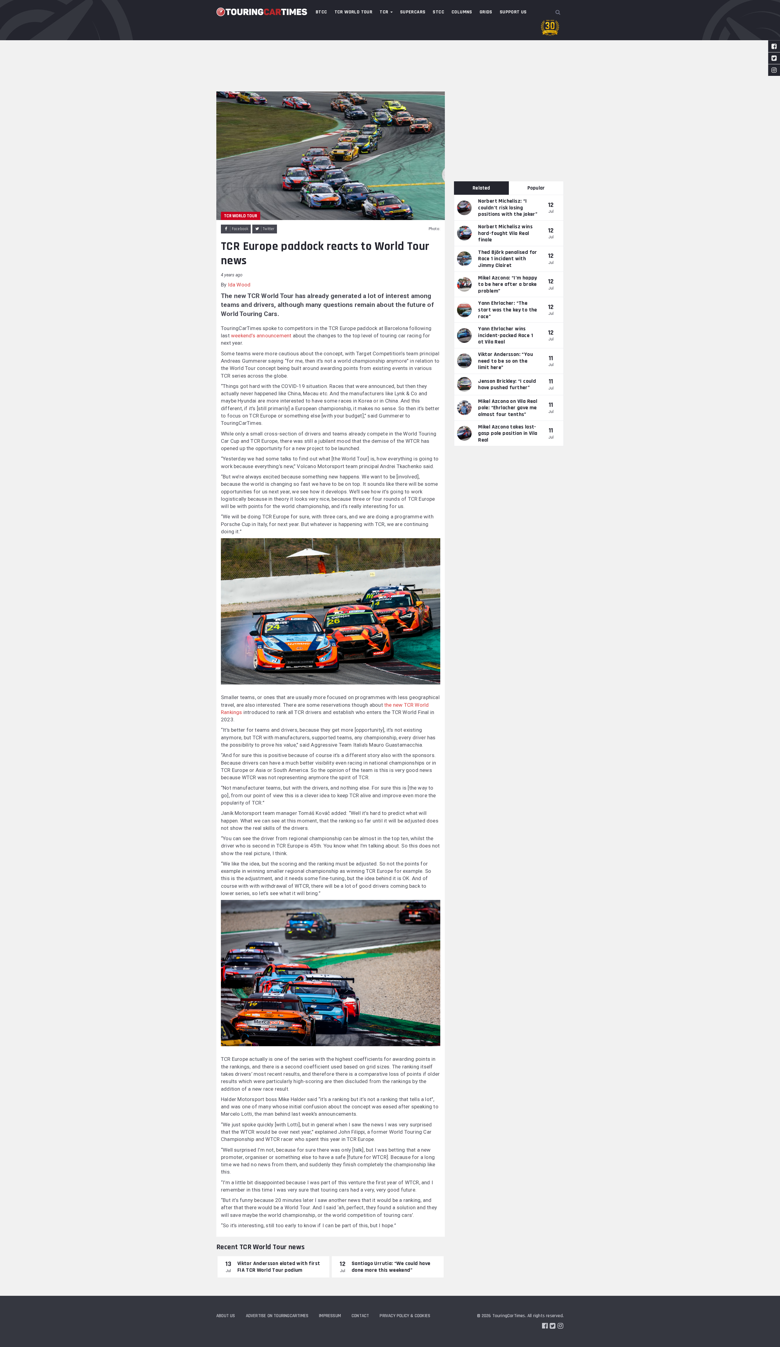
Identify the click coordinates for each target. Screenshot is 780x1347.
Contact (360, 1316)
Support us (513, 12)
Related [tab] (481, 188)
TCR (385, 12)
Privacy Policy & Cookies (405, 1316)
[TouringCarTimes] (261, 12)
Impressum (330, 1316)
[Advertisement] (390, 45)
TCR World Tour (354, 12)
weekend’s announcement (261, 335)
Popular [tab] (536, 188)
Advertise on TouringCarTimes (277, 1316)
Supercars (413, 12)
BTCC (321, 12)
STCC (438, 12)
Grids (486, 12)
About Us (225, 1316)
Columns (462, 12)
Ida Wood (239, 285)
